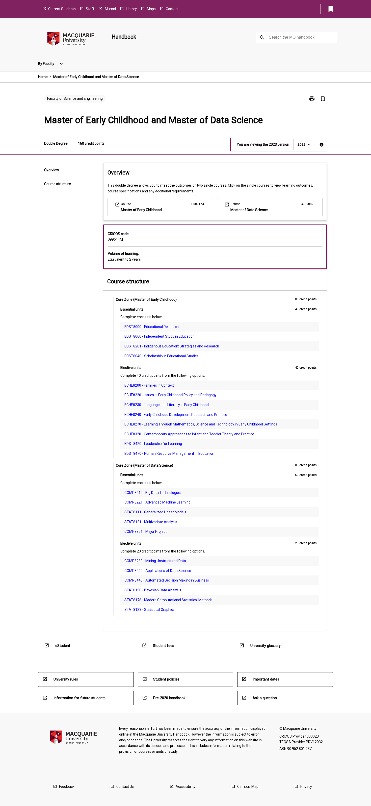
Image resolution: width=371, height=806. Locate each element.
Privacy (306, 787)
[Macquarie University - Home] (70, 39)
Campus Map (247, 787)
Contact (172, 9)
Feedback (66, 787)
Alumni (110, 9)
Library (131, 9)
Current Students (62, 9)
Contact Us (125, 787)
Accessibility (185, 787)
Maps (151, 9)
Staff (90, 9)
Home (43, 77)
